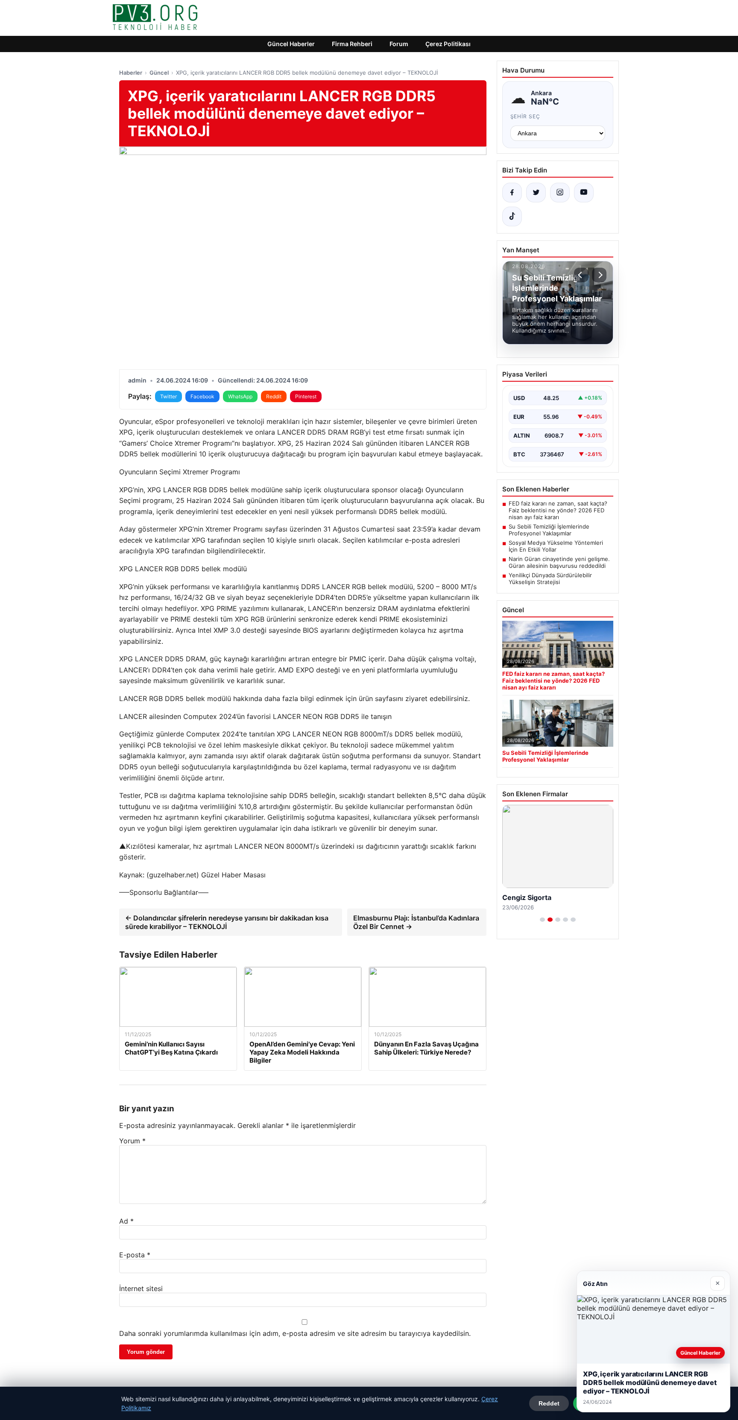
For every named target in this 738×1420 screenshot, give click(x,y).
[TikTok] (512, 216)
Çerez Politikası (448, 43)
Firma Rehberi (352, 43)
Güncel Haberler (291, 43)
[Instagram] (560, 192)
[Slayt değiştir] (542, 919)
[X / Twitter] (536, 192)
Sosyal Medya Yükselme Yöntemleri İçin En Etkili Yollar (556, 546)
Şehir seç (525, 116)
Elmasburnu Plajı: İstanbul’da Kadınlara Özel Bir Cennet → (416, 922)
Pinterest (305, 396)
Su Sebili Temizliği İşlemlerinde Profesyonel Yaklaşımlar (549, 530)
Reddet (549, 1403)
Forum (399, 43)
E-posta (134, 1255)
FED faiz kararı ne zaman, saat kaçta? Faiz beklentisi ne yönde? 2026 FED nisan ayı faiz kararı (558, 510)
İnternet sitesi (141, 1288)
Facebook (202, 396)
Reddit (273, 396)
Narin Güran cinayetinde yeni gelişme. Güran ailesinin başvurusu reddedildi (559, 562)
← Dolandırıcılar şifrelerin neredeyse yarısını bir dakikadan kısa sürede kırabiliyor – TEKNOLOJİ (226, 922)
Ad (126, 1221)
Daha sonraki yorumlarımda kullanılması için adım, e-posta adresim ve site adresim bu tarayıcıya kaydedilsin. (295, 1333)
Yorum (132, 1141)
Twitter (168, 396)
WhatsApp (240, 396)
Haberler (130, 72)
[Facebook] (512, 192)
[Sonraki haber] (599, 275)
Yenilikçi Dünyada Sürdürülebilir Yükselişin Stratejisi (550, 578)
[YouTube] (584, 192)
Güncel (159, 72)
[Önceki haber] (581, 275)
